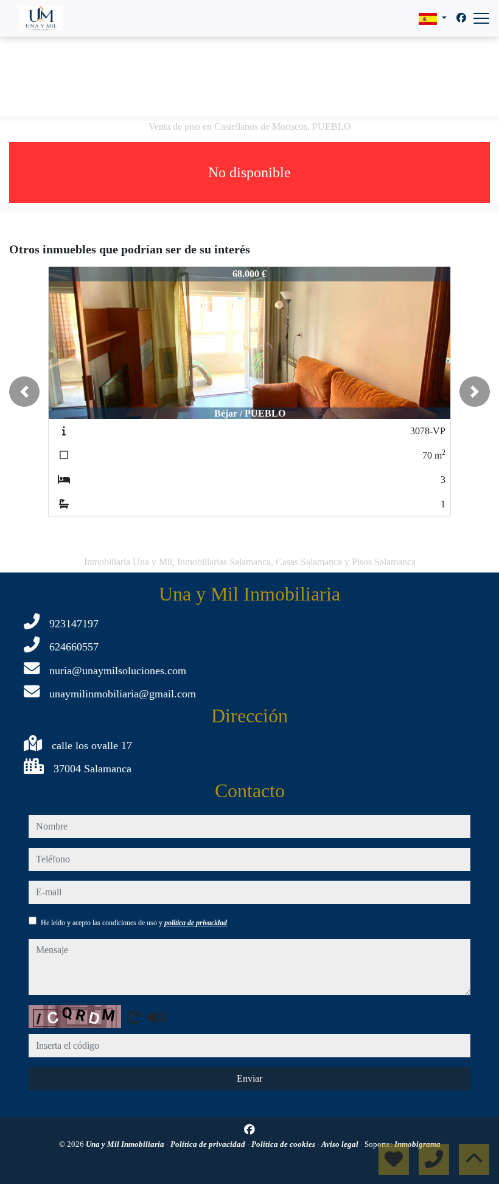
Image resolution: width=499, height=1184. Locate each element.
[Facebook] (461, 18)
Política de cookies (284, 1144)
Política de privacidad (208, 1144)
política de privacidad (195, 922)
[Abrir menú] (481, 18)
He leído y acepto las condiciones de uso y (134, 922)
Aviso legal (340, 1144)
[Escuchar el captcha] (156, 1017)
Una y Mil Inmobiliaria (126, 1144)
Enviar (249, 1078)
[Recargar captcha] (134, 1017)
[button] (24, 391)
